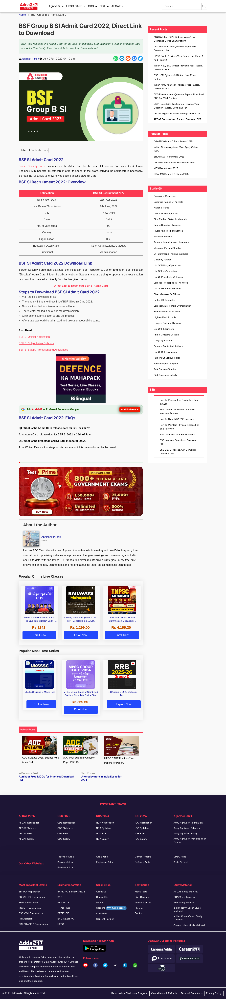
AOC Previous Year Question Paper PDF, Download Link (175, 48)
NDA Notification (105, 822)
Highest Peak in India (165, 317)
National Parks (161, 207)
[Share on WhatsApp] (115, 58)
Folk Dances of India (165, 369)
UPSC (60, 924)
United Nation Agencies (166, 213)
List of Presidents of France (168, 277)
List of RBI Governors (165, 352)
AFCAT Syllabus (28, 828)
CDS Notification (66, 822)
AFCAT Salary (26, 839)
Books (138, 913)
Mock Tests (141, 891)
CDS (91, 6)
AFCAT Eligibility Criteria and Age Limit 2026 (177, 113)
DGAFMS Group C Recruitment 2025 (173, 141)
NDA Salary (102, 839)
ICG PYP (140, 833)
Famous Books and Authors (168, 346)
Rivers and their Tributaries (168, 230)
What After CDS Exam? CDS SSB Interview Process (177, 411)
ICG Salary (141, 839)
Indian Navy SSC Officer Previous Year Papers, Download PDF (178, 67)
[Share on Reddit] (128, 58)
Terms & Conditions (192, 993)
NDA (102, 6)
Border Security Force (32, 166)
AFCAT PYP (25, 833)
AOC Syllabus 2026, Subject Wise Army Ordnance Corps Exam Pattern (174, 39)
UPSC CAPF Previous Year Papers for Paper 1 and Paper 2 (178, 58)
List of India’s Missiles (165, 271)
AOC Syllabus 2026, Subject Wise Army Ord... (40, 759)
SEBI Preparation (28, 902)
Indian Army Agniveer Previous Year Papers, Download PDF (177, 86)
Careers (110, 907)
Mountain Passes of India (167, 248)
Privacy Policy (214, 993)
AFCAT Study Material (186, 891)
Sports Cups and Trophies (167, 225)
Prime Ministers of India (166, 334)
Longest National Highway (167, 323)
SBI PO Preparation (30, 891)
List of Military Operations (167, 265)
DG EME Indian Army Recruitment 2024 (174, 162)
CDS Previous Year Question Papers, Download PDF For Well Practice (179, 96)
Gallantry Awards (162, 259)
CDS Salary (63, 839)
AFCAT (115, 6)
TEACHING (63, 908)
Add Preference (129, 409)
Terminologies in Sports (166, 363)
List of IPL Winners (164, 329)
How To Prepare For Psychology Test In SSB (179, 402)
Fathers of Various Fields (167, 357)
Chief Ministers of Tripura (167, 294)
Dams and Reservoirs (165, 196)
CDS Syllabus (64, 828)
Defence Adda (142, 862)
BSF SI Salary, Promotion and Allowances (43, 349)
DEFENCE (63, 913)
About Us (101, 891)
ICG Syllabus (142, 828)
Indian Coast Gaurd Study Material (188, 918)
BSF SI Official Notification (34, 336)
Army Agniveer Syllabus (187, 828)
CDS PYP (62, 833)
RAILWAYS (63, 902)
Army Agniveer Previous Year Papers (190, 840)
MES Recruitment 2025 (166, 168)
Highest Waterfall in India (167, 311)
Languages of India (164, 340)
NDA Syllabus (103, 828)
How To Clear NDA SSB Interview (177, 419)
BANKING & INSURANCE (71, 891)
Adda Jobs (102, 856)
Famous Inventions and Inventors (171, 242)
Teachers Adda (65, 856)
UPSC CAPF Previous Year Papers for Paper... (119, 760)
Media (99, 902)
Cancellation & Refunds (164, 993)
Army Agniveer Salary (185, 833)
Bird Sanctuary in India (166, 375)
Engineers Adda (105, 862)
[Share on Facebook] (134, 58)
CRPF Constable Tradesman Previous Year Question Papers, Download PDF (176, 106)
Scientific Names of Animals (168, 202)
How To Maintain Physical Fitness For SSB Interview (179, 427)
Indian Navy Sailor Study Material (187, 909)
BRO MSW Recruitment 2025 (169, 156)
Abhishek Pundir (30, 58)
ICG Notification (143, 822)
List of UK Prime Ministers (167, 288)
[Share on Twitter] (140, 58)
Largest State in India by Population (172, 305)
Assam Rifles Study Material (189, 925)
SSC (59, 897)
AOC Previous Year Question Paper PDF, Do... (79, 759)
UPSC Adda (180, 856)
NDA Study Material (184, 902)
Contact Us (102, 897)
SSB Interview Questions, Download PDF (178, 442)
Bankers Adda (65, 862)
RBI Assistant (26, 918)
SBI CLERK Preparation (32, 897)
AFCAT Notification (29, 822)
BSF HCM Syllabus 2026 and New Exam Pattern (175, 77)
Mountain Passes (163, 236)
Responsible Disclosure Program (129, 993)
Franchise (101, 913)
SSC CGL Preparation (31, 913)
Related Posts (27, 729)
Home (22, 14)
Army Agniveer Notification (188, 822)
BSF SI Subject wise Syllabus (36, 343)
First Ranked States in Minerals (170, 219)
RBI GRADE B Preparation (33, 924)
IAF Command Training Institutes (171, 254)
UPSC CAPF (74, 6)
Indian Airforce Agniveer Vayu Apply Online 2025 (176, 149)
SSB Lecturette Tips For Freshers (177, 434)
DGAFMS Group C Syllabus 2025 (171, 174)
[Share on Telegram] (121, 58)
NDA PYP (101, 833)
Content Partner (105, 919)
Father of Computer (164, 300)
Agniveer (54, 6)
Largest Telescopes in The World (171, 282)
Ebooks (139, 908)
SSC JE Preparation (30, 908)
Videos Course (143, 902)
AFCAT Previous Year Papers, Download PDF (178, 119)
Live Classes (142, 897)
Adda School (181, 862)
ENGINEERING (65, 918)
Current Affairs (143, 856)
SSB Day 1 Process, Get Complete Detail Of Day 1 (178, 451)
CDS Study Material (184, 897)
